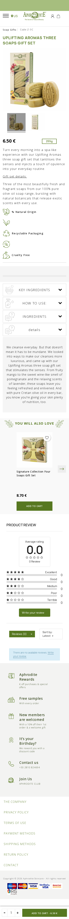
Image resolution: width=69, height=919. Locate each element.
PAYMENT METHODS (19, 833)
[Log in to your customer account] (52, 16)
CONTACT (11, 865)
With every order (29, 703)
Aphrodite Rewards (28, 677)
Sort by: (47, 632)
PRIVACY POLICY (16, 812)
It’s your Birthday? (27, 741)
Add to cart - (45, 913)
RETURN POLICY (16, 855)
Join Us (25, 779)
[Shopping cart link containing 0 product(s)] (58, 16)
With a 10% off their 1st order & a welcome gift (32, 726)
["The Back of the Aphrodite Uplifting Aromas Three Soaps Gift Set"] (35, 122)
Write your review (33, 612)
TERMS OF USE (15, 823)
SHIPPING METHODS (20, 844)
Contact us (28, 762)
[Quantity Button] (17, 913)
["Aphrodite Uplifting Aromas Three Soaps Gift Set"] (16, 122)
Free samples (31, 698)
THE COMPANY (15, 802)
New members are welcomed (32, 717)
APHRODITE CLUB (29, 783)
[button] (14, 16)
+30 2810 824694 (29, 767)
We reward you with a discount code (32, 750)
